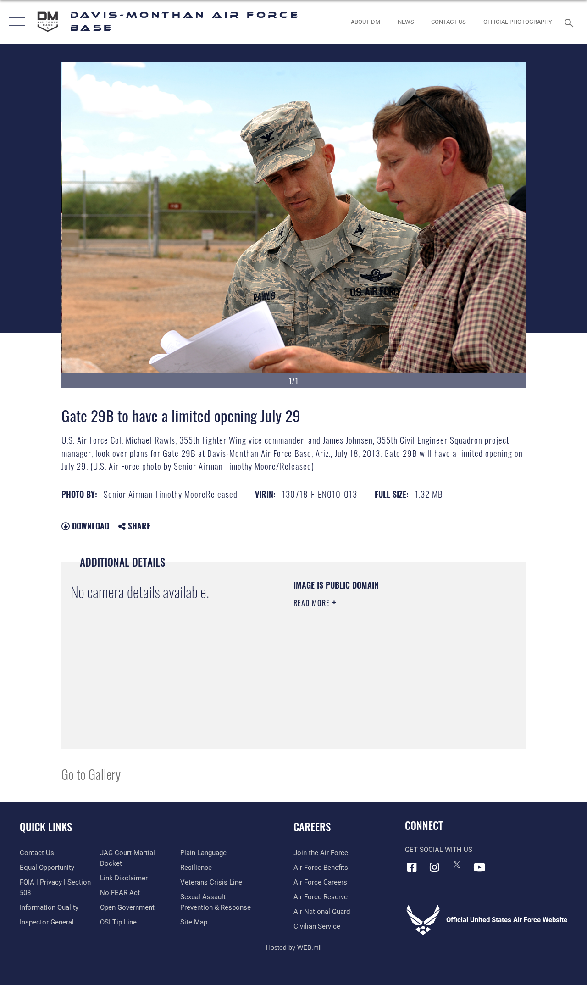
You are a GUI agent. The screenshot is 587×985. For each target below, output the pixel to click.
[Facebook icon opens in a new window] (412, 867)
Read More (313, 602)
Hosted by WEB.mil (293, 947)
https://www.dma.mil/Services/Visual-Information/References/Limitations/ (376, 680)
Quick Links (46, 827)
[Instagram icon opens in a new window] (434, 867)
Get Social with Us (438, 850)
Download (89, 526)
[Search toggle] (570, 22)
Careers (312, 827)
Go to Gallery (91, 774)
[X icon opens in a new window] (457, 864)
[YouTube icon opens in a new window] (479, 867)
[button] (15, 22)
